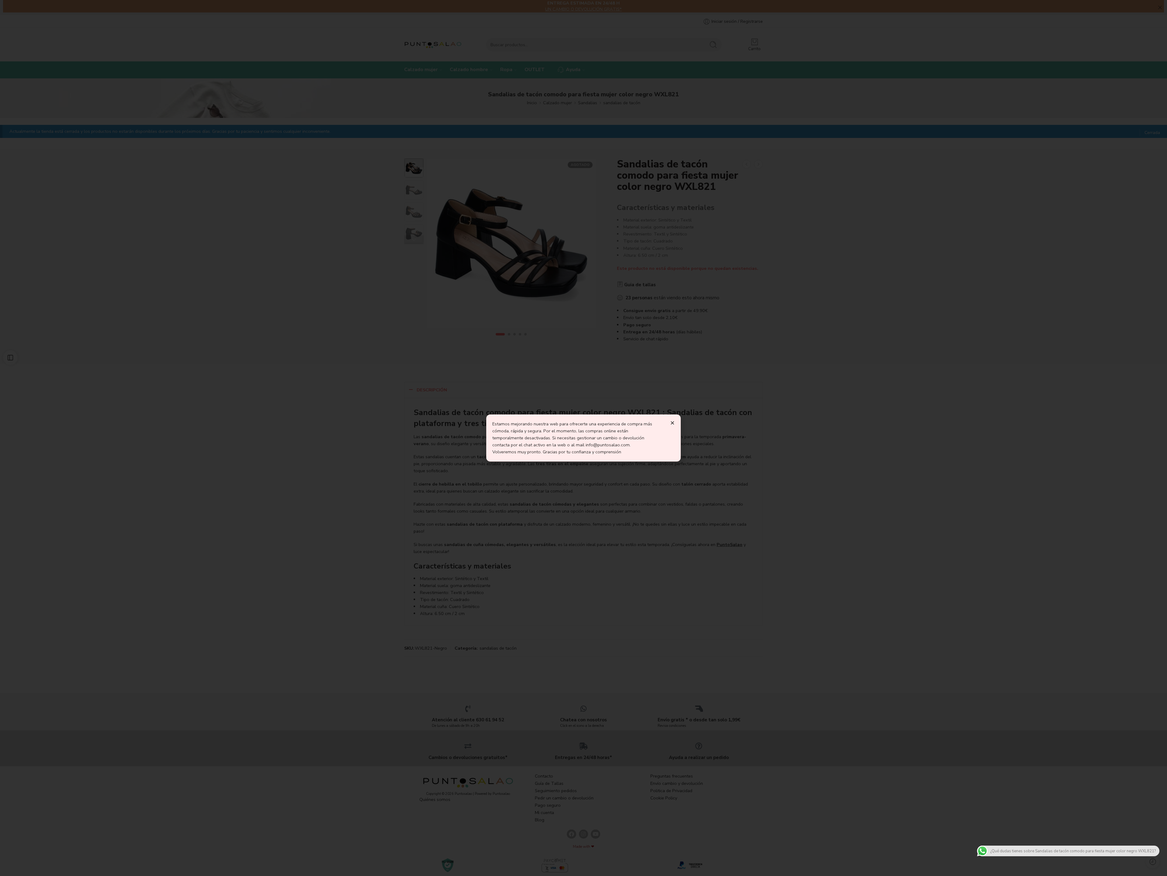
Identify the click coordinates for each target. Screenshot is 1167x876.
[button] (672, 423)
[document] (583, 438)
